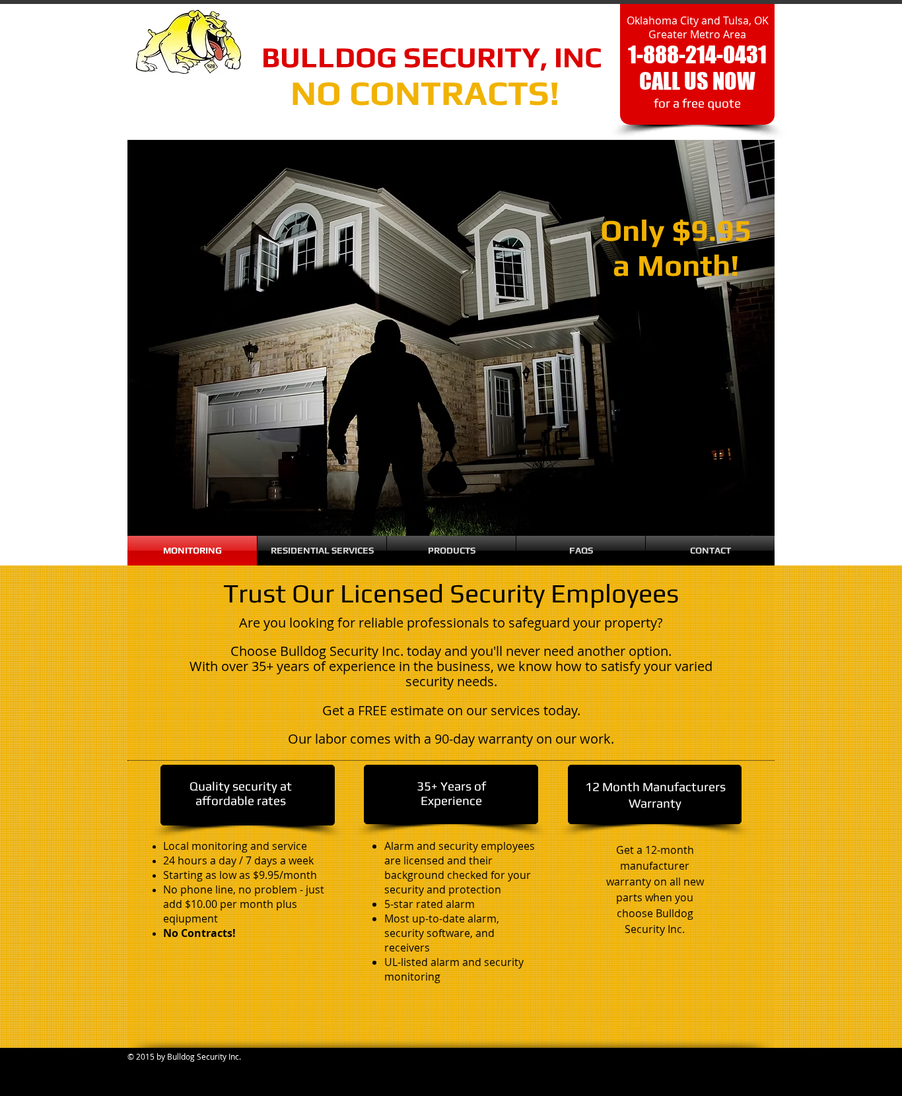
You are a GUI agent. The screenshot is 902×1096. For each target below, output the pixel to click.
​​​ (400, 57)
